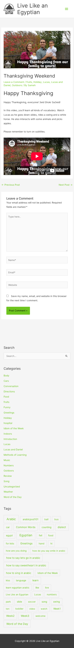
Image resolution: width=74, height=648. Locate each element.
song (44, 601)
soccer (32, 601)
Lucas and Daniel (13, 449)
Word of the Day (13, 497)
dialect (62, 527)
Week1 (57, 608)
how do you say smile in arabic (48, 550)
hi (51, 543)
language (21, 580)
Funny (7, 407)
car (8, 527)
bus (56, 519)
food (50, 535)
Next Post (65, 184)
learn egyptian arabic (17, 587)
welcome (40, 616)
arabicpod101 (30, 519)
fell (40, 535)
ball (46, 519)
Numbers (9, 465)
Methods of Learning (15, 454)
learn (35, 580)
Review (8, 476)
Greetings (9, 412)
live (47, 587)
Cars (6, 381)
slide (19, 601)
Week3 (25, 615)
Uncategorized (12, 486)
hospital (8, 423)
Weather (8, 491)
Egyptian (25, 535)
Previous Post (11, 184)
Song (6, 481)
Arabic (11, 519)
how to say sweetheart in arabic (26, 565)
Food (6, 396)
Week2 (10, 615)
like (37, 587)
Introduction (10, 439)
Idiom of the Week (14, 428)
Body (6, 375)
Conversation (11, 386)
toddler (19, 608)
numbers (52, 594)
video (32, 608)
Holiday (37, 82)
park (8, 601)
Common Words (25, 527)
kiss (8, 580)
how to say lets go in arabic (23, 557)
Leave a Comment (14, 82)
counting (46, 527)
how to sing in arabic (18, 573)
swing (56, 601)
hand (41, 543)
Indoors (8, 433)
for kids (10, 543)
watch (44, 608)
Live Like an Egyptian (32, 8)
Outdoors (17, 85)
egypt (9, 535)
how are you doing (16, 550)
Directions (9, 391)
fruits (29, 82)
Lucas (46, 82)
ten (7, 608)
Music (7, 460)
